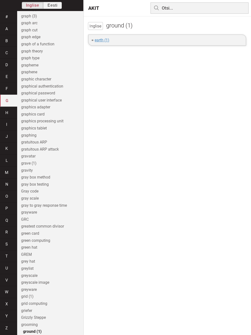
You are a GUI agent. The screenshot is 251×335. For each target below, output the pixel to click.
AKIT (93, 8)
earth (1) (102, 40)
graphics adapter (35, 107)
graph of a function (37, 44)
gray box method (35, 177)
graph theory (32, 51)
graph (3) (29, 16)
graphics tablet (34, 128)
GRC (25, 219)
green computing (35, 240)
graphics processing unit (42, 121)
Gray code (29, 191)
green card (30, 233)
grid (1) (27, 296)
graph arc (29, 23)
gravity (27, 170)
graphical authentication (42, 86)
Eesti (53, 5)
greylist (27, 268)
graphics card (33, 114)
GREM (26, 254)
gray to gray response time (44, 205)
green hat (29, 247)
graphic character (36, 79)
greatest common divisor (42, 226)
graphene (29, 72)
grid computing (34, 303)
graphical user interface (41, 100)
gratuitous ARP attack (40, 149)
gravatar (28, 156)
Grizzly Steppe (33, 317)
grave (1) (29, 163)
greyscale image (35, 282)
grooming (29, 324)
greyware (29, 289)
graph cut (29, 30)
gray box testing (35, 184)
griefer (26, 310)
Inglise (32, 5)
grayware (29, 212)
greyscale (29, 275)
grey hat (28, 261)
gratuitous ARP (34, 142)
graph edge (30, 37)
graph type (30, 58)
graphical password (38, 93)
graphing (29, 135)
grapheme (29, 65)
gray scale (30, 198)
